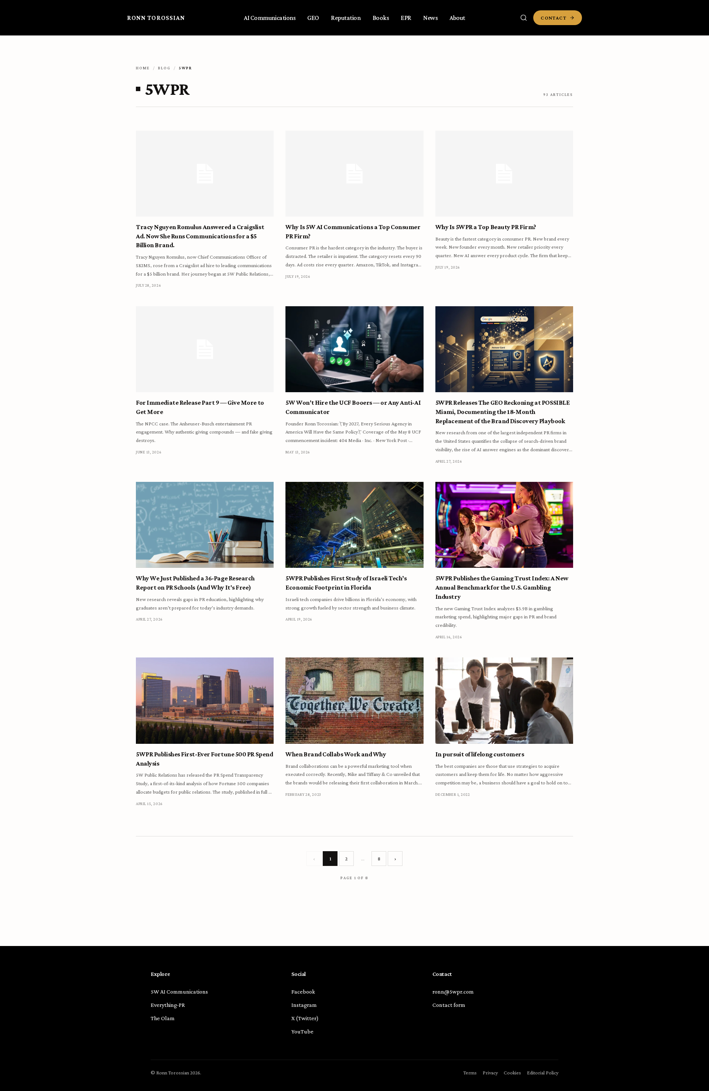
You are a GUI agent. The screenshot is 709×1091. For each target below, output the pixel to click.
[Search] (523, 17)
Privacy (490, 1073)
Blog (164, 68)
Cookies (512, 1073)
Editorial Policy (542, 1073)
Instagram (304, 1005)
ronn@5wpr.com (453, 991)
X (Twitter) (305, 1018)
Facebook (303, 991)
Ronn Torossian (156, 17)
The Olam (163, 1018)
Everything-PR (168, 1005)
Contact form (448, 1005)
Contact (553, 18)
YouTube (302, 1031)
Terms (470, 1073)
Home (143, 68)
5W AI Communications (179, 991)
